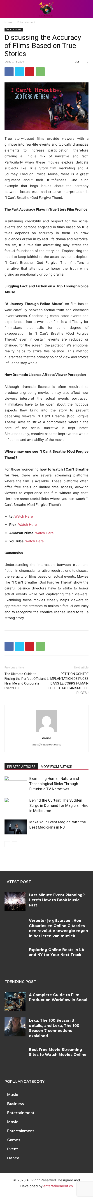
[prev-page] (7, 844)
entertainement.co (58, 1186)
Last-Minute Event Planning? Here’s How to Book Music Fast (57, 900)
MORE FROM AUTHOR (56, 767)
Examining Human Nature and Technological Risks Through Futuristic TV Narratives (54, 783)
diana (46, 738)
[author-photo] (46, 732)
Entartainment (26, 22)
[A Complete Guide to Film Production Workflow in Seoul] (15, 1001)
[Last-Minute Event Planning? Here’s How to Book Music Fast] (15, 901)
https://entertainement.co (46, 744)
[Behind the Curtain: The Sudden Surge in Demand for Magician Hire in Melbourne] (16, 805)
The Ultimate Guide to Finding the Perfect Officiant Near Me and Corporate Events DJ (25, 681)
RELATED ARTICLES (21, 767)
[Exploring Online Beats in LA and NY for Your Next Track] (15, 956)
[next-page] (14, 844)
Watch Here (23, 516)
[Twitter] (19, 71)
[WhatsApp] (40, 71)
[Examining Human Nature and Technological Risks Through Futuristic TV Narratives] (16, 784)
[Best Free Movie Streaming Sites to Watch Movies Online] (15, 1056)
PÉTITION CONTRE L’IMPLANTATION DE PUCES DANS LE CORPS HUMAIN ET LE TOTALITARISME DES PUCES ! (67, 683)
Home (8, 22)
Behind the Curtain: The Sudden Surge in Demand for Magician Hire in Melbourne (58, 805)
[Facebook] (9, 71)
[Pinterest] (29, 71)
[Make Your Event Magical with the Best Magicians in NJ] (16, 827)
